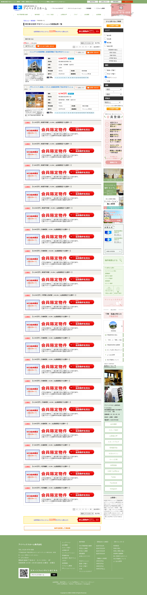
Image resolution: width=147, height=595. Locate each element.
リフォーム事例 (100, 8)
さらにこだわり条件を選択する (114, 105)
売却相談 (88, 8)
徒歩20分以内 (100, 553)
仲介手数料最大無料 (22, 14)
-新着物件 (107, 273)
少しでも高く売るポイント (115, 350)
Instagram (113, 489)
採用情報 (113, 465)
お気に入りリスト (84, 556)
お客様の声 (64, 14)
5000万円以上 (100, 569)
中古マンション (112, 77)
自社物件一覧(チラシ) (69, 558)
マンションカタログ (57, 8)
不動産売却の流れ (112, 335)
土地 (108, 81)
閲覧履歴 (82, 553)
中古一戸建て (111, 74)
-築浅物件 (107, 281)
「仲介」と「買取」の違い (115, 340)
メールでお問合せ (73, 582)
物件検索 (37, 14)
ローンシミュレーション (74, 8)
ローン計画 (114, 459)
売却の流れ (116, 548)
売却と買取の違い (119, 551)
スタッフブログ (113, 442)
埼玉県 (109, 39)
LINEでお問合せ (113, 471)
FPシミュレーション (68, 568)
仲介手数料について (113, 360)
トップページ (66, 542)
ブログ (75, 14)
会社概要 (86, 14)
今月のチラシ (113, 453)
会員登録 (98, 14)
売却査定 (113, 331)
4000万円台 (100, 566)
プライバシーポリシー (87, 582)
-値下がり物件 (108, 276)
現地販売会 (114, 448)
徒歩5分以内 (100, 546)
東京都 (109, 42)
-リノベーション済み (110, 271)
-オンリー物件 (108, 283)
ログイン (127, 1)
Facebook (113, 483)
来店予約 (63, 582)
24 (90, 47)
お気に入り (104, 1)
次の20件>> (97, 47)
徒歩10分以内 (100, 548)
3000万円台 (100, 563)
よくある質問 (111, 355)
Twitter (113, 477)
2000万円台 (100, 561)
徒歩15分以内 (100, 551)
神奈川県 (110, 46)
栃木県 (109, 35)
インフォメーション (68, 553)
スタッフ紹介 (50, 14)
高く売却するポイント (120, 556)
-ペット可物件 (108, 278)
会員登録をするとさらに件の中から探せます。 (52, 31)
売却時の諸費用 (118, 553)
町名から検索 (83, 551)
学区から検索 (83, 548)
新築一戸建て (111, 70)
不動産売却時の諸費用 (113, 345)
